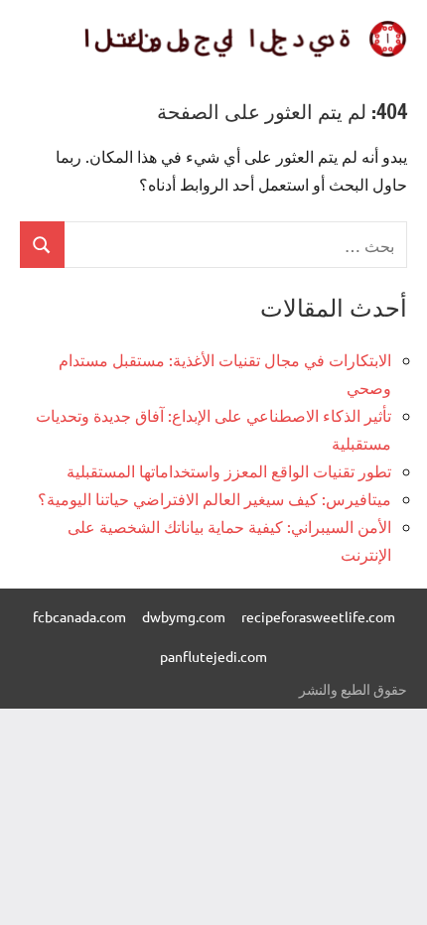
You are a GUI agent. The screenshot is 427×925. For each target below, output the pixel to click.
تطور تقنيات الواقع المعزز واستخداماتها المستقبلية (229, 470)
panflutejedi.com (213, 656)
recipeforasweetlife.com (318, 616)
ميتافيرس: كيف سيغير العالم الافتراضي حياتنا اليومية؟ (214, 498)
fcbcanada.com (79, 616)
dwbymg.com (183, 616)
